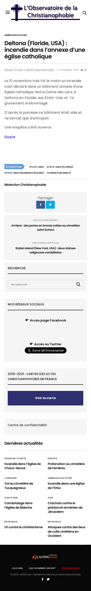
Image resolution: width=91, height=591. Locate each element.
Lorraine (10, 478)
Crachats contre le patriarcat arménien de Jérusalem (65, 507)
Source (9, 136)
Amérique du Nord (15, 35)
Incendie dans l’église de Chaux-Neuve (22, 466)
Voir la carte (45, 398)
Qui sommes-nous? (42, 568)
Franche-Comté (15, 458)
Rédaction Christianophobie (29, 70)
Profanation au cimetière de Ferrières (66, 466)
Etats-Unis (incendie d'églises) (24, 173)
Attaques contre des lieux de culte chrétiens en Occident (66, 531)
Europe (52, 458)
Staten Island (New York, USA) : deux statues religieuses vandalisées (45, 250)
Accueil (17, 568)
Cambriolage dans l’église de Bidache (18, 505)
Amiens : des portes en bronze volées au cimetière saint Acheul (45, 227)
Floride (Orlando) (59, 173)
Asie (50, 498)
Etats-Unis (37, 167)
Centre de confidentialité (27, 425)
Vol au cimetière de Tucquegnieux (18, 485)
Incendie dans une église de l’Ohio (66, 485)
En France (11, 522)
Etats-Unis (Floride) (60, 167)
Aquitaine (11, 498)
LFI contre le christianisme (23, 527)
